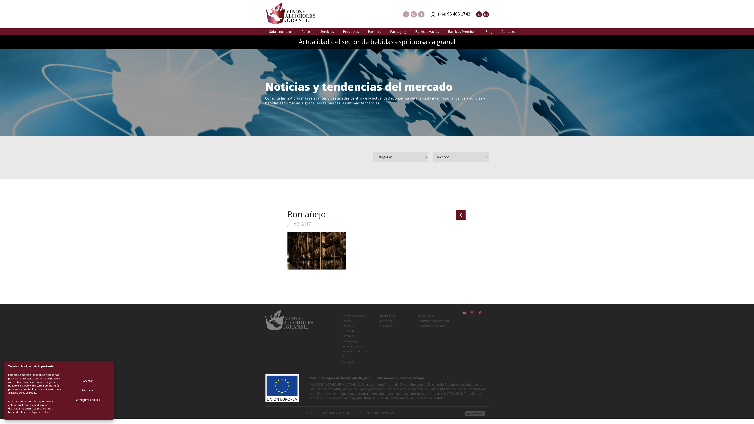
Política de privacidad (433, 321)
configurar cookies (39, 412)
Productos (351, 31)
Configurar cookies (88, 400)
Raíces (306, 31)
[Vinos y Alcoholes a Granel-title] (290, 13)
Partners (374, 31)
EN (486, 14)
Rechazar (88, 390)
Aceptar (88, 381)
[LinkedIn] (406, 14)
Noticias (386, 321)
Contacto (508, 31)
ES (479, 14)
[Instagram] (414, 14)
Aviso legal (426, 316)
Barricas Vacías (427, 31)
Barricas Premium (462, 31)
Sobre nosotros (281, 31)
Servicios (327, 31)
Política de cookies (431, 326)
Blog (488, 31)
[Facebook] (421, 14)
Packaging (398, 31)
